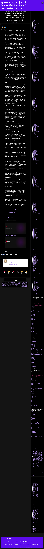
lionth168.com (35, 74)
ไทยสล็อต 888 (35, 295)
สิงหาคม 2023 (35, 517)
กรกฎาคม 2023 (35, 518)
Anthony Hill (20, 22)
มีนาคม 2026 (35, 486)
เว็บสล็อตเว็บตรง (35, 283)
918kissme (34, 25)
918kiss (34, 22)
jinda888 (34, 61)
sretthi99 (14, 205)
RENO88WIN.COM (36, 126)
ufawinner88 (35, 163)
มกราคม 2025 (35, 500)
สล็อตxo (34, 233)
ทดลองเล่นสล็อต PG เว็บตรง (37, 187)
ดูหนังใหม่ (34, 184)
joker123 (34, 62)
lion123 (34, 73)
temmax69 (34, 153)
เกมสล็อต (34, 258)
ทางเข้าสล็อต (35, 192)
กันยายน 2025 (35, 492)
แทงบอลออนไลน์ (35, 291)
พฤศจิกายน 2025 (35, 490)
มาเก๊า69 (34, 207)
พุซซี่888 (34, 204)
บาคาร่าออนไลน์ (34, 350)
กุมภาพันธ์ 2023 (35, 523)
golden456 (35, 53)
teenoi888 (34, 152)
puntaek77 (34, 123)
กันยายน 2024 (35, 505)
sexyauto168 (35, 135)
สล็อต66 (34, 224)
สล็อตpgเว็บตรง (35, 231)
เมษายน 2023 (35, 521)
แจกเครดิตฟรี (35, 290)
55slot (34, 19)
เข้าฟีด (34, 529)
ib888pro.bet (35, 59)
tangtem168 (35, 151)
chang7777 (35, 41)
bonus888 (34, 36)
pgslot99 (34, 112)
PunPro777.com (35, 120)
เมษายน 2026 (35, 485)
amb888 (34, 29)
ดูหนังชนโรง (33, 362)
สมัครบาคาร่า (35, 214)
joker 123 (33, 345)
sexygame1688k (35, 136)
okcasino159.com (35, 88)
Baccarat (34, 30)
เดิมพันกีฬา (35, 265)
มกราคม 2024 (35, 513)
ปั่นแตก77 (34, 200)
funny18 (34, 50)
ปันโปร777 (34, 201)
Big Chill (24, 547)
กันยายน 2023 (35, 516)
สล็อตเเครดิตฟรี (35, 243)
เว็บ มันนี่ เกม (35, 268)
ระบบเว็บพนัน (35, 209)
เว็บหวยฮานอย (35, 288)
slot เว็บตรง (33, 309)
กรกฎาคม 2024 (35, 507)
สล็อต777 (34, 226)
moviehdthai (35, 85)
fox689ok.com (35, 48)
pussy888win (35, 125)
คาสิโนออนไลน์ (35, 173)
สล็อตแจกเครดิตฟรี (36, 244)
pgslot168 (34, 110)
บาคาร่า (34, 193)
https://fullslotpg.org (35, 355)
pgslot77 (34, 111)
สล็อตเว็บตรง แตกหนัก (36, 241)
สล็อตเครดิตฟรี (35, 237)
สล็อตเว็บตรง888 (35, 242)
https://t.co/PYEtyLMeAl (11, 235)
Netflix (34, 86)
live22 (34, 75)
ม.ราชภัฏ (34, 206)
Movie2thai (35, 84)
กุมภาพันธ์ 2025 (35, 499)
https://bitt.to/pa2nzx (9, 217)
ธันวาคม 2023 (35, 514)
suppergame (35, 150)
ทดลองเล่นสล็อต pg (36, 186)
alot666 (34, 28)
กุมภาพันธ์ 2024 (35, 512)
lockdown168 (35, 77)
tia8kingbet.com (35, 154)
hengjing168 (35, 55)
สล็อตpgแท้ (35, 232)
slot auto (34, 139)
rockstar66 (34, 127)
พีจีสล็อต (34, 203)
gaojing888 (35, 51)
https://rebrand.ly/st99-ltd (10, 212)
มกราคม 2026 (35, 488)
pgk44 (34, 107)
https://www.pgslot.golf (36, 352)
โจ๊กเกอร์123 (35, 293)
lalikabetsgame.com (36, 71)
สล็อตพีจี (34, 234)
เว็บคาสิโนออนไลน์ (36, 269)
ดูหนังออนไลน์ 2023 (36, 181)
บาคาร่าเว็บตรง (35, 198)
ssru (33, 149)
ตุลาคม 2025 (35, 491)
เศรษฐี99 (34, 289)
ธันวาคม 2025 (35, 489)
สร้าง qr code (35, 215)
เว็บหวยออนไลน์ (35, 286)
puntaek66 (34, 122)
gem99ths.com (35, 52)
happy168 (34, 54)
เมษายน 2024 (35, 510)
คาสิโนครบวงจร (35, 172)
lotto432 (34, 78)
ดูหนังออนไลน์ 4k (35, 182)
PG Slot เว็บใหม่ (35, 96)
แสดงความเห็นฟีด (36, 530)
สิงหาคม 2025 (35, 493)
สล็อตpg (34, 230)
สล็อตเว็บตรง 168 (35, 240)
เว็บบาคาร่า (35, 278)
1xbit (34, 18)
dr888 (34, 45)
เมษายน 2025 (35, 497)
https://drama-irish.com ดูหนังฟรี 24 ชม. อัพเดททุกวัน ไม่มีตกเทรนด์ (13, 5)
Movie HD (34, 82)
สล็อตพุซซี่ (34, 235)
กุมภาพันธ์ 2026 (35, 487)
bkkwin (34, 34)
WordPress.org (35, 531)
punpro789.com (35, 121)
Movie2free (35, 83)
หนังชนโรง (35, 252)
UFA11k (34, 155)
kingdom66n (35, 68)
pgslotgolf (34, 114)
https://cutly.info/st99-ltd (10, 214)
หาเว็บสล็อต (35, 257)
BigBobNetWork (29, 547)
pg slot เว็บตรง (35, 95)
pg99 (34, 101)
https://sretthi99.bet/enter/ (37, 57)
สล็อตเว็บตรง (35, 238)
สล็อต (16, 280)
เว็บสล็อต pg (35, 281)
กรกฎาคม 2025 (35, 494)
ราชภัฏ (34, 211)
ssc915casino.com (36, 147)
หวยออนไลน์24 (35, 256)
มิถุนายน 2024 (35, 508)
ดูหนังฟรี (34, 178)
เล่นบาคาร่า (35, 267)
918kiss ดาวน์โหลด (36, 23)
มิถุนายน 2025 (35, 495)
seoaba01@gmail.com (13, 264)
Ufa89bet (34, 157)
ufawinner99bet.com (36, 164)
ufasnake (34, 162)
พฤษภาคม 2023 (35, 520)
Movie (34, 81)
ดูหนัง (34, 177)
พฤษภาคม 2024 (35, 509)
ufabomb (34, 158)
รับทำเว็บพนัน (35, 210)
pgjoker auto (35, 105)
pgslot (10, 74)
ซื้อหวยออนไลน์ (34, 366)
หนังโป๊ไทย (33, 324)
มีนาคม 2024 (35, 511)
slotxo (32, 322)
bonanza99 (35, 35)
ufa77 (34, 156)
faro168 (34, 46)
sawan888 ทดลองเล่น (36, 131)
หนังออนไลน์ (35, 253)
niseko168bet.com (36, 87)
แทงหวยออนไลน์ (35, 292)
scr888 (34, 133)
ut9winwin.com (35, 165)
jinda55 (34, 60)
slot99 (32, 318)
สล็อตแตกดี (35, 245)
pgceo (34, 102)
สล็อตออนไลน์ (35, 236)
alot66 (34, 27)
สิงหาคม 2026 (35, 481)
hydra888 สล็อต (35, 58)
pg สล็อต (34, 97)
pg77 (34, 100)
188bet (34, 15)
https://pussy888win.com (36, 349)
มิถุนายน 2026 (35, 483)
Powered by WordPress (16, 547)
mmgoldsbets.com (36, 80)
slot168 (34, 141)
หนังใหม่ (34, 255)
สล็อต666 (34, 225)
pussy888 (34, 124)
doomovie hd (34, 333)
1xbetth (34, 17)
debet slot (34, 42)
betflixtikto (35, 32)
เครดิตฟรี (34, 263)
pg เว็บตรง (34, 98)
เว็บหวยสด (34, 285)
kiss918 (34, 70)
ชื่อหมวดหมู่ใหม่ (35, 174)
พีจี (33, 202)
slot (33, 138)
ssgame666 (35, 148)
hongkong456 (35, 56)
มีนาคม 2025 (35, 498)
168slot (3, 541)
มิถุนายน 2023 (35, 519)
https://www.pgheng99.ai (36, 354)
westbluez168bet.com (36, 167)
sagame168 (35, 129)
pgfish (34, 103)
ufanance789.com (36, 160)
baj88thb (34, 31)
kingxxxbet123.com (36, 69)
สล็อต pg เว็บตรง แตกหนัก (37, 219)
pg (20, 541)
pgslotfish (34, 113)
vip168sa (34, 166)
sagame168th (35, 130)
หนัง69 (34, 251)
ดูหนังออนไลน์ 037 (36, 180)
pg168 (32, 307)
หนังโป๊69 (34, 254)
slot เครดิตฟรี (35, 140)
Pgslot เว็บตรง (35, 109)
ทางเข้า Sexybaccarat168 (37, 188)
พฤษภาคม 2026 (35, 484)
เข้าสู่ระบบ (34, 528)
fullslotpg (34, 49)
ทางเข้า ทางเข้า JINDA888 (37, 189)
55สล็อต (34, 20)
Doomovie (34, 44)
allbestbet (34, 26)
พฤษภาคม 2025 (35, 496)
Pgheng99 (34, 104)
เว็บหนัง (34, 284)
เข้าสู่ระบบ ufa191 (35, 261)
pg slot (34, 94)
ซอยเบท (34, 175)
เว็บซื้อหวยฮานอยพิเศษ (36, 270)
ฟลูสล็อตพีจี (35, 205)
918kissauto (35, 24)
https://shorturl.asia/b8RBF (10, 220)
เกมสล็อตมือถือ (35, 259)
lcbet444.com (35, 72)
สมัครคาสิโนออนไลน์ (36, 213)
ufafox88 (34, 159)
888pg (34, 21)
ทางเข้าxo (34, 191)
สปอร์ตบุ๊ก (34, 212)
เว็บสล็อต (34, 279)
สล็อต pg (34, 218)
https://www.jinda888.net (36, 316)
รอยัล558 (34, 208)
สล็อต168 (11, 544)
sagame (34, 128)
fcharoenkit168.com (36, 47)
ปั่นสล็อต (34, 199)
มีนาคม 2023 (35, 522)
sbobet (34, 132)
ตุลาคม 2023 (35, 515)
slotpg (32, 323)
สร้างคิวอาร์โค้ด (35, 216)
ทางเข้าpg (34, 190)
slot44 (32, 313)
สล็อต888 (34, 227)
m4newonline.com (36, 79)
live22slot (34, 76)
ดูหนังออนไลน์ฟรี (35, 183)
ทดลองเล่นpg (35, 185)
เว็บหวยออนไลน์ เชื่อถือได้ (37, 287)
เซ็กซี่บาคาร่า (35, 264)
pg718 (34, 99)
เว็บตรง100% (35, 271)
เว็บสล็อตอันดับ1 (35, 282)
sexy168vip (34, 134)
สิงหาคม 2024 (35, 506)
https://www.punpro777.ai (36, 365)
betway (34, 33)
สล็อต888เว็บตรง (35, 228)
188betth (34, 16)
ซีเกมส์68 (34, 176)
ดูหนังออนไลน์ (35, 179)
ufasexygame (35, 161)
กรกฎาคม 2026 (35, 482)
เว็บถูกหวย (34, 277)
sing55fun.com (35, 137)
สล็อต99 (34, 229)
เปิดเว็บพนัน (35, 266)
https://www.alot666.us (36, 311)
